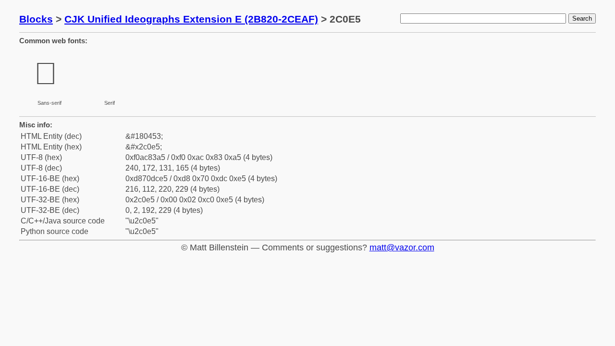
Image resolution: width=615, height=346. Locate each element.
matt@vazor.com (401, 247)
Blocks (36, 19)
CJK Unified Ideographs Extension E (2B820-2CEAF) (191, 19)
